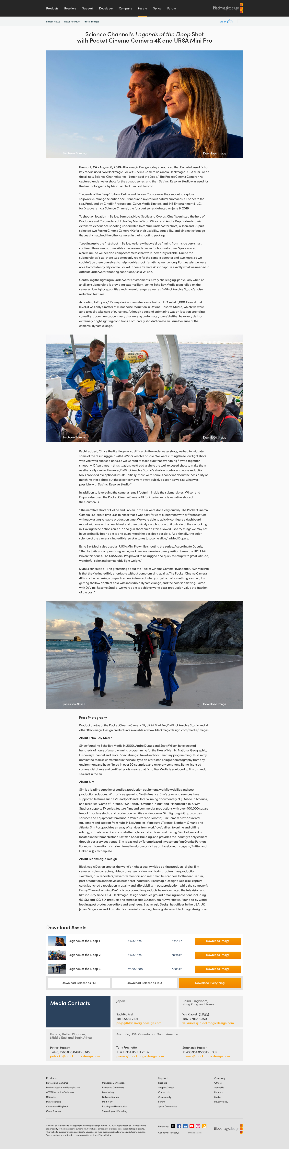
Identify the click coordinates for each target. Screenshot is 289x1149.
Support (87, 8)
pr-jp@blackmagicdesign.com (138, 1022)
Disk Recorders (53, 1101)
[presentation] (51, 104)
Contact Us (163, 1092)
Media (142, 8)
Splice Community (167, 1106)
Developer (106, 8)
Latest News (53, 21)
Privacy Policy (221, 1101)
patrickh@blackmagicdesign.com (75, 1056)
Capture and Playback (57, 1106)
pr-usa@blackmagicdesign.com (140, 1056)
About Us (219, 1087)
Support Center (166, 1087)
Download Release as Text (144, 983)
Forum (171, 8)
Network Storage (110, 1096)
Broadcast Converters (113, 1087)
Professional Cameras (57, 1082)
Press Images (91, 21)
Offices (218, 1082)
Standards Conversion (113, 1082)
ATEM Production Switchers (60, 1092)
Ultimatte (51, 1096)
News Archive (72, 21)
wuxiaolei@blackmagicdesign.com (208, 1022)
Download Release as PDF (79, 983)
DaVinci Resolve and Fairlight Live (63, 1087)
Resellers (70, 8)
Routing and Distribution (114, 1106)
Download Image (214, 153)
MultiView (107, 1101)
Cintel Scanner (53, 1111)
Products (52, 8)
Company (125, 8)
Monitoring (108, 1092)
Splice (157, 8)
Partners (218, 1092)
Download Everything (210, 983)
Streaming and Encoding (114, 1111)
